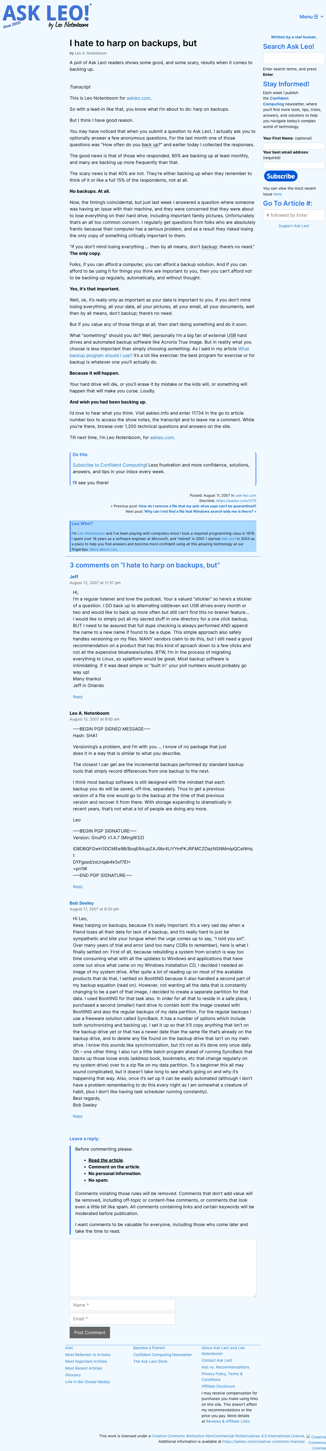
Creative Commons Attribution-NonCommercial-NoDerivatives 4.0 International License (228, 1436)
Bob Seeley (82, 903)
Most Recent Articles (83, 1368)
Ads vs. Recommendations (225, 1367)
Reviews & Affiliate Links (228, 1421)
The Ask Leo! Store (150, 1361)
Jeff (74, 576)
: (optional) (287, 138)
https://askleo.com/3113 (236, 500)
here (277, 194)
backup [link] (209, 246)
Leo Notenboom (91, 533)
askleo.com (138, 98)
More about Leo (103, 549)
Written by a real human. (294, 37)
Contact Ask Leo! (217, 1360)
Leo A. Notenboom (91, 53)
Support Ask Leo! (294, 226)
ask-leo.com (246, 495)
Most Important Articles (86, 1361)
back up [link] (150, 144)
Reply (78, 697)
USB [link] (231, 335)
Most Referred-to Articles (88, 1355)
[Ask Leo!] (49, 16)
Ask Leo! (228, 538)
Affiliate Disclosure (218, 1386)
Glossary (73, 1375)
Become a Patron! (149, 1348)
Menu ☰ (309, 17)
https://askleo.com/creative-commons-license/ (263, 1441)
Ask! (69, 1348)
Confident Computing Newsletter (162, 1355)
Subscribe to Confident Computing (109, 465)
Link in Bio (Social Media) (87, 1382)
